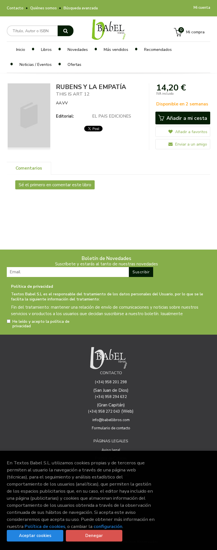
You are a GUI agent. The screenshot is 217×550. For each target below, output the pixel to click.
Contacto (15, 8)
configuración (108, 526)
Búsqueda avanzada (81, 8)
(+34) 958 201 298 (111, 382)
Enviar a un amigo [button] (190, 144)
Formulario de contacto (111, 428)
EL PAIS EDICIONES (111, 116)
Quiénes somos (43, 8)
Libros (46, 49)
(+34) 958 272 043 (104, 411)
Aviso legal (110, 450)
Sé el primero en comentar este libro (55, 185)
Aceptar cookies (35, 535)
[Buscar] (65, 30)
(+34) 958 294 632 (111, 396)
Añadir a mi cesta (186, 118)
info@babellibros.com (111, 420)
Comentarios (29, 168)
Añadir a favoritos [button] (190, 132)
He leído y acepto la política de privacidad (41, 323)
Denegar (94, 535)
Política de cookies (45, 526)
